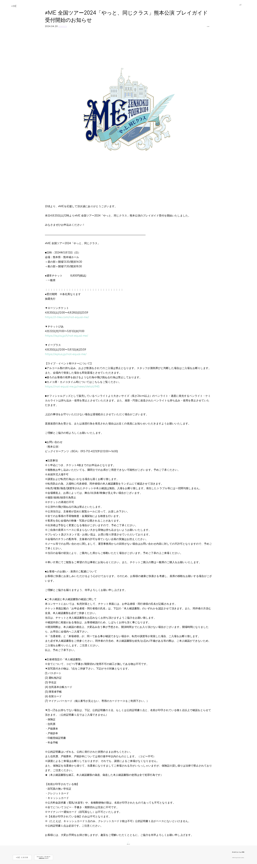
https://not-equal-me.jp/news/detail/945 (72, 386)
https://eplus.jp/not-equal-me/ (66, 354)
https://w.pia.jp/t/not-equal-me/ (66, 335)
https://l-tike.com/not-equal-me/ (67, 317)
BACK (128, 844)
